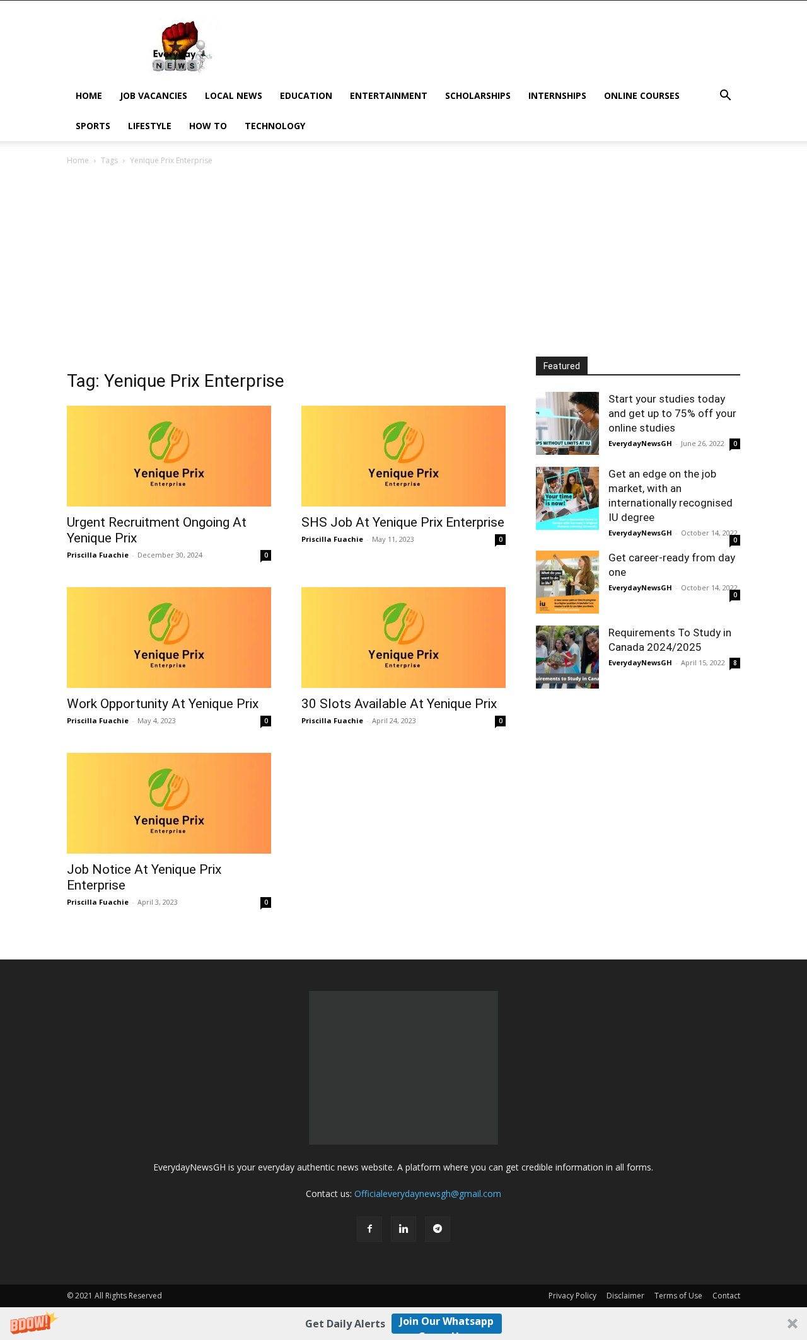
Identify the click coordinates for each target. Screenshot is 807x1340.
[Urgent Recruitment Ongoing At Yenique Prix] (169, 456)
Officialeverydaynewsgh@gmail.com (427, 1194)
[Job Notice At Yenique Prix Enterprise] (169, 803)
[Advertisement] (403, 262)
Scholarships (478, 95)
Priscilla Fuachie (98, 554)
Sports (93, 126)
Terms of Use (678, 1295)
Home (89, 95)
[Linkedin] (403, 1229)
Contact (726, 1295)
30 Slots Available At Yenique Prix (399, 703)
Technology (275, 126)
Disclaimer (625, 1295)
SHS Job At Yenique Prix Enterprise (402, 522)
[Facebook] (369, 1229)
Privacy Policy (572, 1295)
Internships (557, 95)
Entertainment (388, 95)
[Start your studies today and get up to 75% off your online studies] (567, 423)
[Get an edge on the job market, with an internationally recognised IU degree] (567, 498)
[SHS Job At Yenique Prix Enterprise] (403, 456)
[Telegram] (437, 1229)
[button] (403, 1323)
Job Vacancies (153, 95)
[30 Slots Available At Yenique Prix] (403, 637)
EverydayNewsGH (640, 443)
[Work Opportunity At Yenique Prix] (169, 637)
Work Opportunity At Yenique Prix (162, 703)
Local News (233, 95)
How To (208, 126)
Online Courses (642, 95)
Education (306, 95)
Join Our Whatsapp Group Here (447, 1324)
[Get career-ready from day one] (567, 582)
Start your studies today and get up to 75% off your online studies (672, 413)
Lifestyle (149, 126)
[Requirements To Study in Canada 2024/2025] (567, 657)
